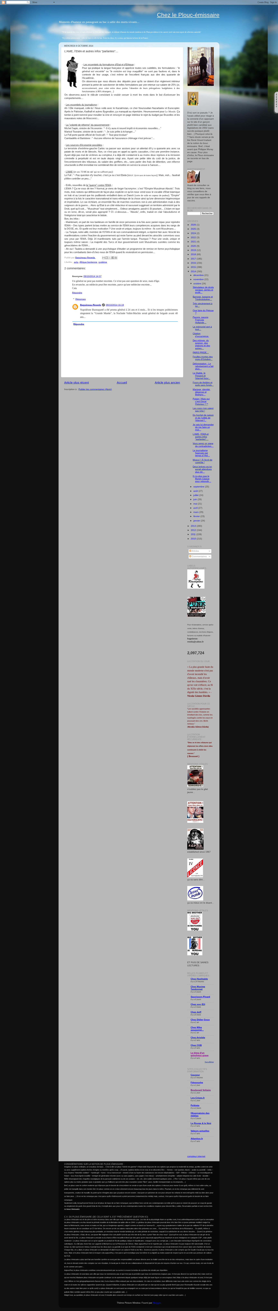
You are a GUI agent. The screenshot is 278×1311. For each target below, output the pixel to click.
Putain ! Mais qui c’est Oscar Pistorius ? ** (201, 401)
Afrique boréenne (88, 262)
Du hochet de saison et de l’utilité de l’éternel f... (203, 417)
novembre (198, 279)
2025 (194, 229)
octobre (197, 283)
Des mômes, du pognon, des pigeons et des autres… (201, 344)
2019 (194, 250)
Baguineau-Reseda (90, 305)
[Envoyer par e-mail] (103, 257)
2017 (194, 259)
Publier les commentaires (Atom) (95, 389)
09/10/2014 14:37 (92, 276)
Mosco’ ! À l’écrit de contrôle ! (202, 461)
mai (195, 504)
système (102, 262)
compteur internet (196, 1156)
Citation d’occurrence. (201, 334)
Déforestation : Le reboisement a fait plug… (203, 366)
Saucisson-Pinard (200, 997)
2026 (194, 225)
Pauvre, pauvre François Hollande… (200, 320)
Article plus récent (76, 382)
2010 (194, 539)
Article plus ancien (167, 382)
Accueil (122, 382)
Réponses (80, 299)
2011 (193, 534)
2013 (194, 526)
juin (195, 499)
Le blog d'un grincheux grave (199, 1054)
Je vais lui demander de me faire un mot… (203, 427)
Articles (195, 551)
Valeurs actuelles (200, 1131)
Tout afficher (209, 1062)
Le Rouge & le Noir (201, 1123)
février (196, 516)
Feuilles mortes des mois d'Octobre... (203, 358)
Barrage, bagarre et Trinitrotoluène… (203, 298)
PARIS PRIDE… (201, 352)
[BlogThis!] (106, 257)
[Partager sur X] (109, 257)
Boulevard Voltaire (201, 1090)
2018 (194, 254)
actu (76, 262)
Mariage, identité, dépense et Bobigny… (201, 392)
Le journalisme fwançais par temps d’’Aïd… (201, 453)
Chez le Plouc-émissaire (188, 15)
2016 (194, 263)
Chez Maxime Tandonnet (198, 987)
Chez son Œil (198, 1004)
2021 (194, 241)
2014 (194, 271)
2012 (194, 530)
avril (195, 508)
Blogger (157, 1303)
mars (196, 512)
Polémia (195, 1105)
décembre (198, 275)
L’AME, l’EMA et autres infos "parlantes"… (201, 436)
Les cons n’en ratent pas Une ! (203, 409)
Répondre (77, 293)
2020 (194, 246)
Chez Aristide (198, 1037)
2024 (194, 233)
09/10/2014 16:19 (115, 305)
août (196, 491)
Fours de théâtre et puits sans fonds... (203, 383)
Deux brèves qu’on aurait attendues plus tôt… (202, 469)
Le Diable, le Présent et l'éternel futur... (201, 375)
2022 (194, 237)
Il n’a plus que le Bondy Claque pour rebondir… (202, 479)
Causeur (195, 1075)
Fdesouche (197, 1082)
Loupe (276, 110)
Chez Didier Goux (200, 1019)
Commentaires (199, 556)
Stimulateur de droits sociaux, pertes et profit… (203, 290)
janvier (197, 520)
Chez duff (196, 1012)
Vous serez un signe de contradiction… (203, 444)
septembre (199, 486)
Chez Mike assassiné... (197, 1028)
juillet (196, 495)
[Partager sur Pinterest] (115, 257)
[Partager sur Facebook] (112, 257)
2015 (194, 267)
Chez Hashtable (199, 979)
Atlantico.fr (197, 1138)
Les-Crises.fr (198, 1098)
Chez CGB (196, 1045)
